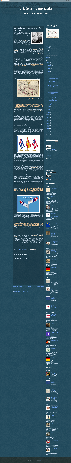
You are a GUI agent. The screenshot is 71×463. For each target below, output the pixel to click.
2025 (48, 64)
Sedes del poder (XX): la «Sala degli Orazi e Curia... (53, 81)
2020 (48, 120)
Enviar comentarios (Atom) (21, 288)
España (47, 53)
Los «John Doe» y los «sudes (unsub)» (54, 341)
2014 (48, 129)
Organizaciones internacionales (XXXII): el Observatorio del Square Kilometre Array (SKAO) (54, 215)
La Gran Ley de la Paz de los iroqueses (54, 333)
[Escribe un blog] (32, 249)
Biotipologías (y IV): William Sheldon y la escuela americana (54, 315)
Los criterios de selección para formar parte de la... (53, 93)
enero (49, 112)
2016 (48, 126)
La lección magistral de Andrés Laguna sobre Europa (54, 224)
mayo (49, 106)
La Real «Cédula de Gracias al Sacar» (54, 260)
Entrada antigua (40, 286)
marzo (49, 109)
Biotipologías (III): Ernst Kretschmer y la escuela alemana (54, 268)
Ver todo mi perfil (48, 155)
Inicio (29, 286)
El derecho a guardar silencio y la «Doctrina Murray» (53, 88)
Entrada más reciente (17, 286)
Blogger (41, 460)
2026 (48, 62)
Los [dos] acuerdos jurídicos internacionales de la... (52, 90)
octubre (49, 68)
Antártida (47, 47)
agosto (49, 71)
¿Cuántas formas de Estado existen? (54, 373)
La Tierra (47, 56)
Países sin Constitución (53, 280)
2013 (48, 131)
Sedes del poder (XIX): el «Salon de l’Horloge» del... (52, 95)
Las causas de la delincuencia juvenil (54, 432)
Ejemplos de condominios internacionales (53, 349)
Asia (46, 50)
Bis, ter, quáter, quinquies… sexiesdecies (53, 297)
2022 (48, 117)
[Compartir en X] (33, 249)
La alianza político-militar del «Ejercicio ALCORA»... (52, 83)
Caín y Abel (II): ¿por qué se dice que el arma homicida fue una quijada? (54, 324)
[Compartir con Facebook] (34, 249)
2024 (48, 114)
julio (49, 73)
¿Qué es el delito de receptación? (54, 449)
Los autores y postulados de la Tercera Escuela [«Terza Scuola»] (53, 307)
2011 (48, 134)
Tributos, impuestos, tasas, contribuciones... (54, 398)
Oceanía (47, 57)
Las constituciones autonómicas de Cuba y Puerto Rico (53, 86)
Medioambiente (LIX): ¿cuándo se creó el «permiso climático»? (54, 197)
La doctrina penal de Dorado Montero (54, 189)
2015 (48, 128)
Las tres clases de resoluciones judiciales (54, 416)
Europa (47, 54)
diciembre (49, 65)
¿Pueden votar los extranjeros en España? (54, 205)
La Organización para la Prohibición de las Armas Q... (53, 100)
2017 (48, 125)
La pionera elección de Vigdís (52, 102)
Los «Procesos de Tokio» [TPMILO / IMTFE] (53, 251)
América (47, 46)
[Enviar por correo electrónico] (31, 249)
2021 (48, 119)
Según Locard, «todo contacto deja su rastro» (54, 288)
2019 (48, 122)
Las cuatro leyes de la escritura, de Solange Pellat (54, 242)
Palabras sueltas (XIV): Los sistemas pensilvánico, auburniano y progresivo (54, 233)
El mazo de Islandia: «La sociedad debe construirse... (53, 98)
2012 (48, 132)
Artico (47, 49)
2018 (48, 123)
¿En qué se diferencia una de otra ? (54, 407)
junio (49, 74)
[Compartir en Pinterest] (35, 249)
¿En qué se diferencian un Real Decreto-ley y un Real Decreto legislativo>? (54, 424)
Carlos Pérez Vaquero (51, 149)
